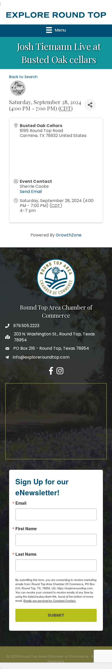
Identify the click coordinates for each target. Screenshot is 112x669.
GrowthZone (69, 235)
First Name (26, 529)
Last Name (25, 554)
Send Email (31, 192)
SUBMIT (56, 615)
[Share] (90, 105)
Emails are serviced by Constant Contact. (49, 600)
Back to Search (23, 76)
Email (20, 503)
